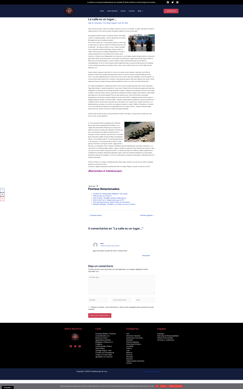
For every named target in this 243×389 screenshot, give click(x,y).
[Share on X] (2, 194)
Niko (102, 243)
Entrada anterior (95, 215)
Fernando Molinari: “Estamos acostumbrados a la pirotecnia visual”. (105, 336)
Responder (146, 255)
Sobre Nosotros (112, 11)
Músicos (129, 353)
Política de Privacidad (165, 338)
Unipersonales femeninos (135, 361)
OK (157, 386)
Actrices (129, 355)
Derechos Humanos (133, 336)
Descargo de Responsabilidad (167, 336)
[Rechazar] (241, 386)
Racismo (129, 359)
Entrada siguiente (147, 215)
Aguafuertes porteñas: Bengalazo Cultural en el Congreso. (104, 342)
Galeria (123, 11)
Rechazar (163, 386)
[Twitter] (173, 2)
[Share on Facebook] (2, 190)
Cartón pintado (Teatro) (103, 346)
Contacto (132, 11)
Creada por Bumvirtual (151, 371)
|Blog (139, 11)
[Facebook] (168, 2)
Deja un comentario (95, 23)
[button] (142, 11)
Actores (129, 363)
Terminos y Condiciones (165, 340)
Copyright (160, 334)
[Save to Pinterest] (2, 199)
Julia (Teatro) (100, 348)
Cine (128, 350)
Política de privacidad (175, 386)
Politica (129, 348)
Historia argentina (132, 342)
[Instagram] (177, 2)
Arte (127, 334)
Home (102, 11)
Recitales (129, 357)
